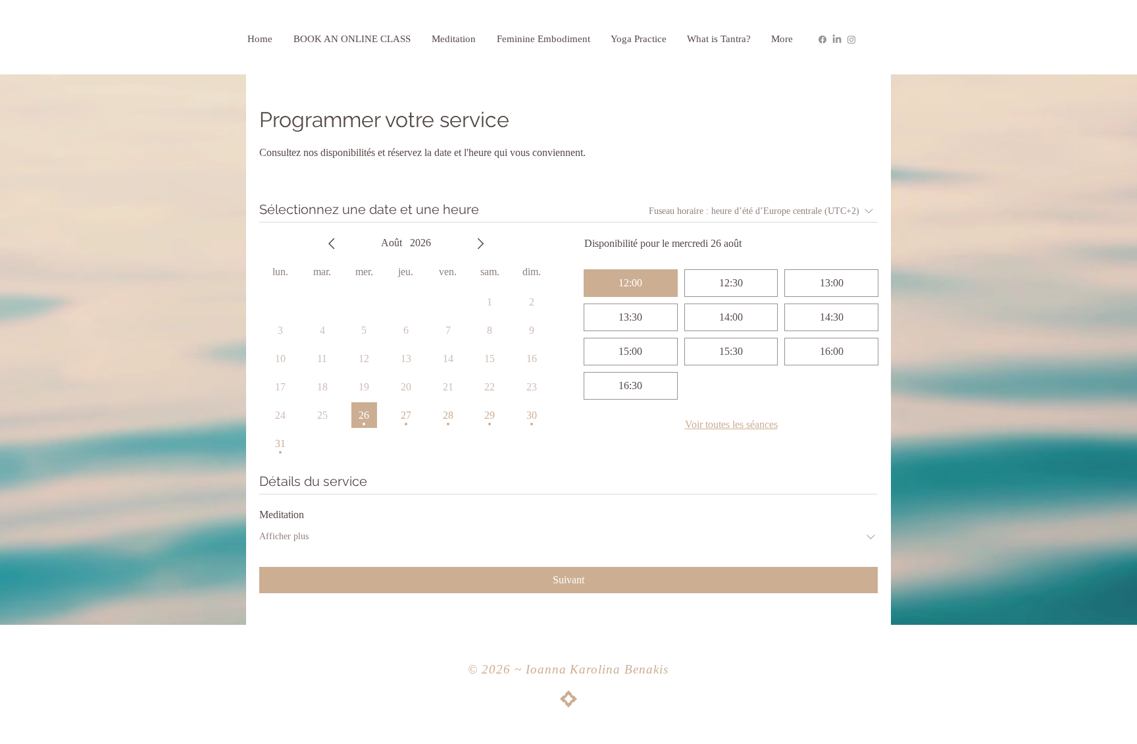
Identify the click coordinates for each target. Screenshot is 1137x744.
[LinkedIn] (837, 39)
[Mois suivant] (480, 244)
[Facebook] (822, 39)
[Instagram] (851, 39)
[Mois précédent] (332, 244)
